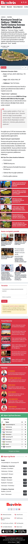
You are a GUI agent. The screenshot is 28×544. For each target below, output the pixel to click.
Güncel (3, 7)
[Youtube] (19, 509)
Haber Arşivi (19, 526)
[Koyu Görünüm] (21, 2)
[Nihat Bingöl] (4, 393)
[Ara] (23, 2)
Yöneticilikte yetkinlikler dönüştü (17, 408)
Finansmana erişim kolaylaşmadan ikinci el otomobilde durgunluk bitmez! (17, 373)
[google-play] (20, 531)
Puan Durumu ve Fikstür (8, 523)
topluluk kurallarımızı (14, 306)
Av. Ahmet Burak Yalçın (14, 378)
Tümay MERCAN (12, 406)
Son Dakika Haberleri (7, 526)
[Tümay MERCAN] (4, 407)
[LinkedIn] (16, 509)
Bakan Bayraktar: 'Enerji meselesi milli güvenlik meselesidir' (7, 257)
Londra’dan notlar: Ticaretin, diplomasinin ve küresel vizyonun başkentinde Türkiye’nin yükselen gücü (17, 401)
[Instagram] (14, 509)
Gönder (4, 301)
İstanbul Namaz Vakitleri (5, 519)
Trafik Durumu (19, 518)
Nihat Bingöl (12, 392)
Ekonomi (9, 7)
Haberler (3, 17)
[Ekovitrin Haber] (8, 2)
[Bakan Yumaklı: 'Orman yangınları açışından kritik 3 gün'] (21, 237)
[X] (11, 509)
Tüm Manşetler (19, 523)
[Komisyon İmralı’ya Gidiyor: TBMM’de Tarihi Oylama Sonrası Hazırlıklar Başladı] (14, 57)
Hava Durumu (20, 514)
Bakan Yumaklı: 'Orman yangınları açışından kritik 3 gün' (20, 243)
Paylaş (4, 67)
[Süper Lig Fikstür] (26, 456)
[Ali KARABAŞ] (4, 372)
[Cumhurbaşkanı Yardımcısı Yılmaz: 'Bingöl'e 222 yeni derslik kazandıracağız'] (21, 252)
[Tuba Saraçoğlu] (4, 400)
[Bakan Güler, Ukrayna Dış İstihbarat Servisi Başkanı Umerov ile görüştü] (7, 237)
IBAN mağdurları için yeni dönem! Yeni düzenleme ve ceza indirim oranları (17, 380)
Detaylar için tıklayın (14, 451)
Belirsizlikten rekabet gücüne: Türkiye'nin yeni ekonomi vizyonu (17, 387)
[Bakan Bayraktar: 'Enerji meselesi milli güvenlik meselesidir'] (7, 251)
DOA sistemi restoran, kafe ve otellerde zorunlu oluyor (16, 394)
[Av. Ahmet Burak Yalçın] (4, 379)
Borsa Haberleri (18, 7)
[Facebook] (9, 509)
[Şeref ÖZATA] (4, 386)
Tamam (18, 542)
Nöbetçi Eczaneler (7, 514)
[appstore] (7, 531)
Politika (9, 17)
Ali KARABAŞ (11, 371)
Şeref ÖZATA (11, 385)
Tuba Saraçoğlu (13, 399)
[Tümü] (26, 367)
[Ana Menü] (25, 2)
